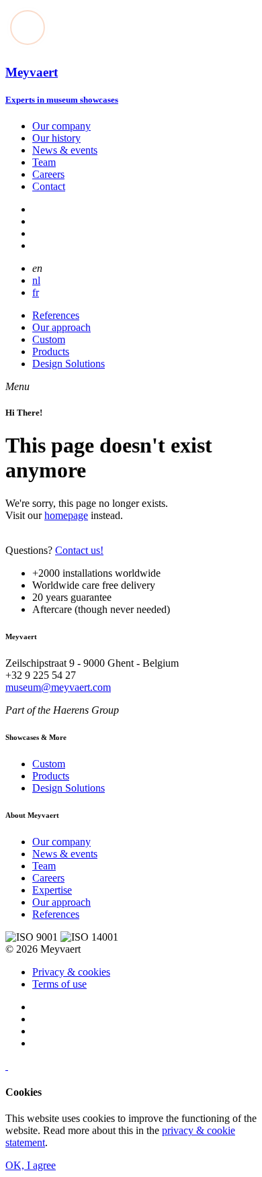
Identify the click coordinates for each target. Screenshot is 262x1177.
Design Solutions (68, 363)
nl (36, 280)
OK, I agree (30, 1165)
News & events (64, 150)
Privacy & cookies (71, 972)
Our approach (61, 327)
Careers (48, 174)
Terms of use (59, 984)
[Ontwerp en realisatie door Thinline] (6, 1066)
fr (35, 292)
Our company (61, 126)
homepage (66, 515)
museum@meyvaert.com (58, 687)
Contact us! (79, 550)
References (55, 315)
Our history (56, 138)
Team (44, 162)
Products (50, 351)
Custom (48, 339)
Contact (48, 186)
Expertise (52, 890)
